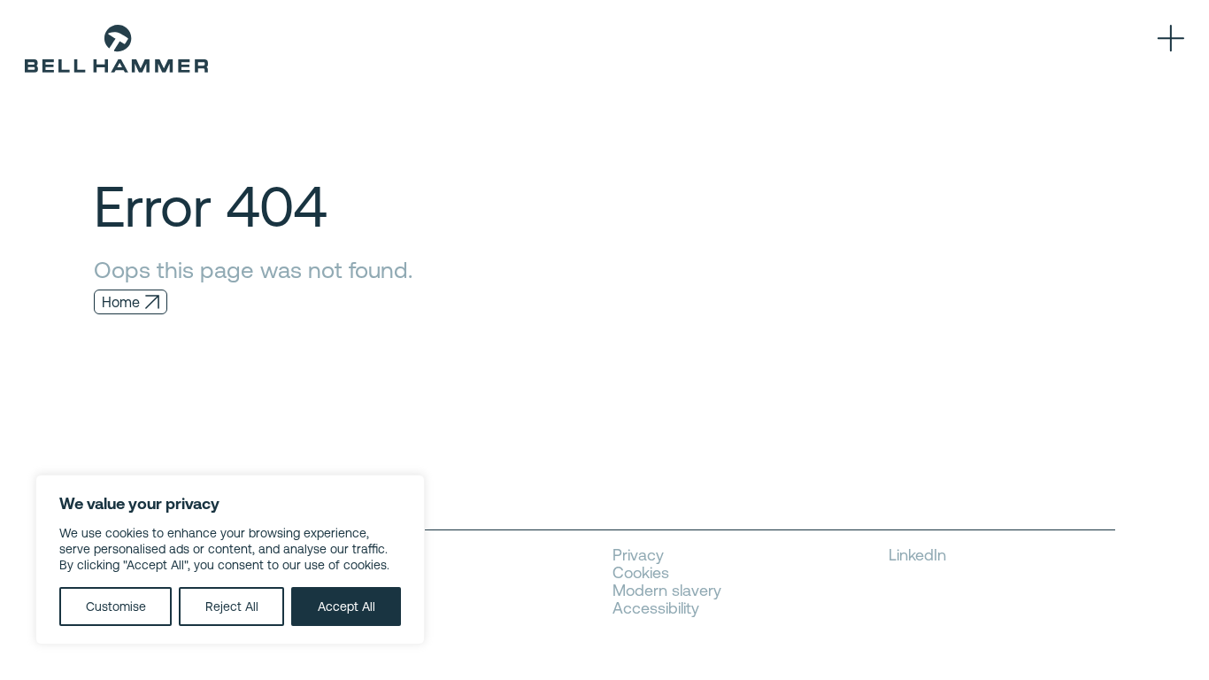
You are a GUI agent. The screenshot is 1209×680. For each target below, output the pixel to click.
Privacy (638, 555)
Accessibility (655, 608)
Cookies (640, 573)
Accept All (346, 606)
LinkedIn (917, 555)
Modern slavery (666, 590)
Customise (116, 606)
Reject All (231, 606)
